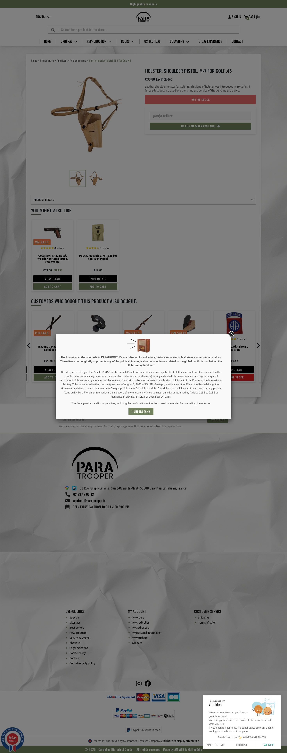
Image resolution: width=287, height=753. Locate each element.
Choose (242, 745)
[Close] (231, 333)
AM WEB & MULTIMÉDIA (254, 737)
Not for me (216, 745)
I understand (141, 411)
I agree (268, 745)
